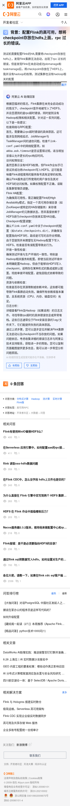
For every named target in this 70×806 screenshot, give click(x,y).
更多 (64, 692)
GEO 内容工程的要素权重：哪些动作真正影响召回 (33, 666)
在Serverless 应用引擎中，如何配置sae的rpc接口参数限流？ (35, 447)
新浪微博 (22, 745)
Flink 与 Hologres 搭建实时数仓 (22, 702)
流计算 (46, 398)
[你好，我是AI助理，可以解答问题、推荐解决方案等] (48, 14)
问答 (42, 412)
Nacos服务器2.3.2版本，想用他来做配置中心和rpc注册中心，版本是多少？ (35, 527)
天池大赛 (28, 764)
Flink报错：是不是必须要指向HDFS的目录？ (30, 543)
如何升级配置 (11, 617)
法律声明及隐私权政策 (15, 778)
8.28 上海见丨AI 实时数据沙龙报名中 (25, 659)
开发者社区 (22, 412)
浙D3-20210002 (38, 791)
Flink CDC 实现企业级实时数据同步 (24, 716)
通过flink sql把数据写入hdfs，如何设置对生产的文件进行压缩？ (35, 559)
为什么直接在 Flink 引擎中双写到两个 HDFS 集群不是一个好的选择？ (35, 495)
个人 (64, 22)
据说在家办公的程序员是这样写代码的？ (27, 610)
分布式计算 (22, 398)
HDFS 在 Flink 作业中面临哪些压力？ (26, 511)
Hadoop (35, 398)
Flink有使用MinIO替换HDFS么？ (23, 431)
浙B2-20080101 (40, 786)
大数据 (34, 412)
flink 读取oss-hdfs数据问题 (20, 463)
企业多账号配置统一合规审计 (20, 730)
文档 (6, 764)
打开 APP (59, 5)
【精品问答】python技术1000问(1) (24, 631)
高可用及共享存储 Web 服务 (20, 723)
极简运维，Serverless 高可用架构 (23, 709)
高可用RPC (23, 407)
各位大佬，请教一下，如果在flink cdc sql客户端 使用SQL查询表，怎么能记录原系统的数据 (35, 575)
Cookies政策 (35, 778)
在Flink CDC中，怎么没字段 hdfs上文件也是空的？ (35, 479)
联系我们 (35, 755)
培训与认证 (40, 764)
